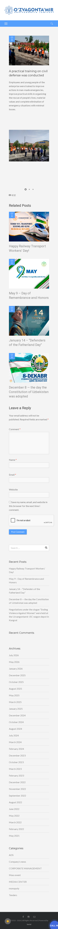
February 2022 (16, 829)
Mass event (15, 875)
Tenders (13, 895)
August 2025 (15, 688)
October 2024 (16, 722)
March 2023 (15, 768)
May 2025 (14, 695)
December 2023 (17, 755)
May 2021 (14, 835)
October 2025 (16, 682)
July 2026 (14, 655)
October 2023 (16, 762)
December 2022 (17, 782)
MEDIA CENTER (18, 881)
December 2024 (17, 715)
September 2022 (17, 795)
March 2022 (15, 822)
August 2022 (15, 802)
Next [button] (42, 155)
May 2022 (14, 815)
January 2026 (16, 668)
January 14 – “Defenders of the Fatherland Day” (27, 342)
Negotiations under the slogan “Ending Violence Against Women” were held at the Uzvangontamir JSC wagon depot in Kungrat (29, 615)
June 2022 (14, 809)
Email (12, 474)
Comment (15, 429)
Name (13, 459)
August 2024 (15, 728)
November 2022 (17, 788)
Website (13, 489)
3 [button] (33, 189)
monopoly (14, 888)
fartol (29, 924)
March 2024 (15, 742)
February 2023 (16, 775)
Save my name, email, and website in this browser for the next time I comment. (28, 506)
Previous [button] (15, 155)
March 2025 (15, 702)
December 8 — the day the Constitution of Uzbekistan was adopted (29, 392)
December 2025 (17, 675)
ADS (11, 855)
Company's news (17, 861)
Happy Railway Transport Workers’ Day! (27, 248)
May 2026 (14, 661)
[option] (29, 50)
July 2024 (14, 735)
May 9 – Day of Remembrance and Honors (29, 295)
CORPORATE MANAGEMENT (25, 868)
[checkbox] (8, 921)
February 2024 (16, 748)
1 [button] (25, 189)
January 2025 (16, 708)
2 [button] (29, 189)
